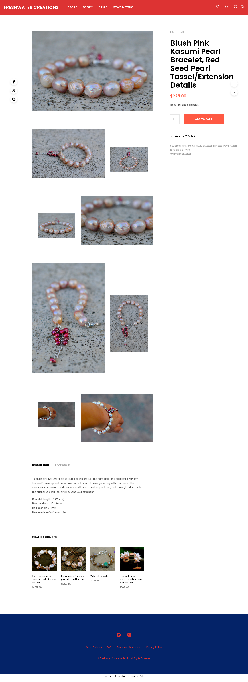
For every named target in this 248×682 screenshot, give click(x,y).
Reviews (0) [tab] (62, 465)
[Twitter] (13, 90)
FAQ (109, 647)
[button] (218, 7)
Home (172, 32)
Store (72, 7)
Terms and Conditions (129, 647)
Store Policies (94, 647)
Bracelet (183, 32)
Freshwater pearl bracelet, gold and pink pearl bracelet (131, 579)
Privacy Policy (154, 647)
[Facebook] (13, 81)
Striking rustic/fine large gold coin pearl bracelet (73, 578)
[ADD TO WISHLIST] (44, 564)
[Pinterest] (13, 99)
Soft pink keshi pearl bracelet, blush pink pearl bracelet (44, 579)
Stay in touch (124, 7)
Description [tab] (40, 465)
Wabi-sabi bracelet (99, 576)
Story (88, 7)
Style (103, 7)
